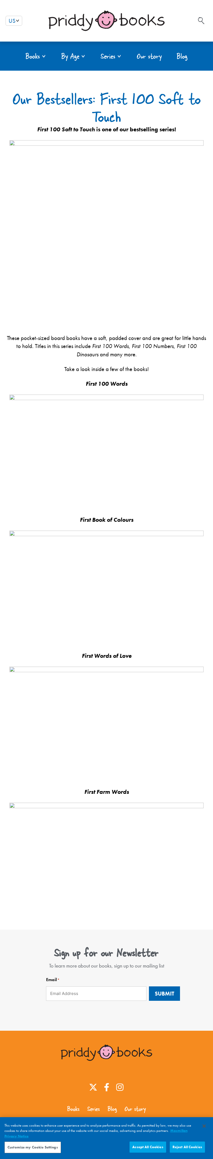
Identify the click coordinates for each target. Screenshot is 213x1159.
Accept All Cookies (147, 1147)
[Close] (204, 1126)
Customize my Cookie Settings (32, 1147)
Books (73, 1108)
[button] (36, 56)
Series (93, 1108)
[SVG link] (201, 20)
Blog (112, 1108)
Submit (164, 993)
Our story (135, 1108)
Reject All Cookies (187, 1147)
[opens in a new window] (93, 1087)
